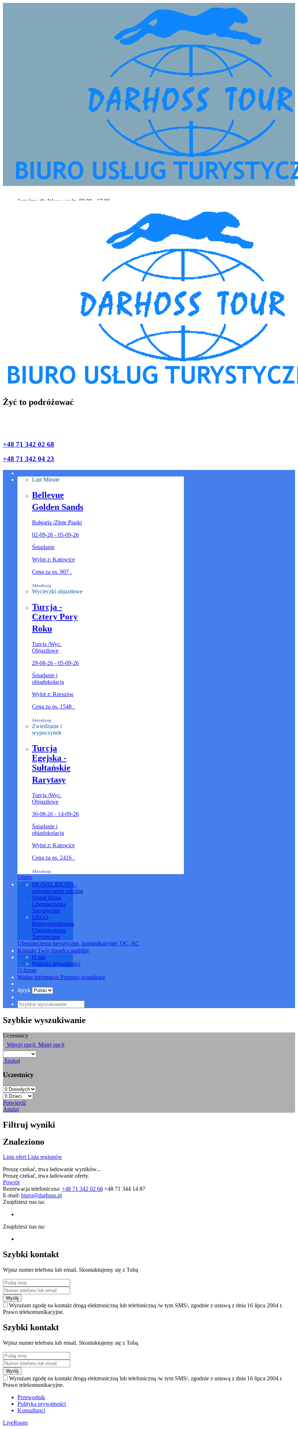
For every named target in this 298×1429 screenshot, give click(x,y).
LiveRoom (15, 1423)
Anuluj (11, 1109)
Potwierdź (14, 1103)
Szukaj (11, 1060)
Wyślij (12, 1298)
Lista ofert (15, 1157)
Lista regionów (45, 1157)
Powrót (11, 1182)
